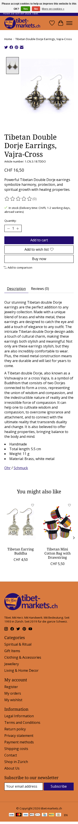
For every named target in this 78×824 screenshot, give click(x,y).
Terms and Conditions (22, 722)
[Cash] (58, 815)
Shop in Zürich (16, 761)
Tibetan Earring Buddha (20, 551)
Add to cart (39, 240)
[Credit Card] (44, 815)
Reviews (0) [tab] (40, 288)
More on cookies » (53, 8)
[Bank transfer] (12, 815)
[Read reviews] (18, 198)
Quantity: (10, 221)
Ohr (7, 467)
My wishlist (13, 699)
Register (11, 686)
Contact (10, 755)
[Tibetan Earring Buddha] (20, 523)
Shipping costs (16, 748)
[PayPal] (51, 815)
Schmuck (21, 467)
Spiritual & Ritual (17, 644)
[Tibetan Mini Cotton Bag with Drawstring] (57, 523)
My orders (12, 693)
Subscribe (59, 786)
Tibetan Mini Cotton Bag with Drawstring (57, 553)
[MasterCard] (18, 815)
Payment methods (19, 742)
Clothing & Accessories (22, 657)
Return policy (15, 729)
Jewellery (11, 664)
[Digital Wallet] (35, 815)
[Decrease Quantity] (8, 228)
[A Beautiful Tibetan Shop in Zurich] (22, 23)
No (36, 8)
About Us (12, 768)
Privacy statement (18, 735)
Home (8, 39)
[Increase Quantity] (17, 228)
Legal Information (19, 716)
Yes (25, 8)
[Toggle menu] (69, 23)
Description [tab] (16, 288)
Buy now (39, 258)
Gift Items (12, 650)
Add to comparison (20, 267)
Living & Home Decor (21, 670)
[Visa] (25, 815)
